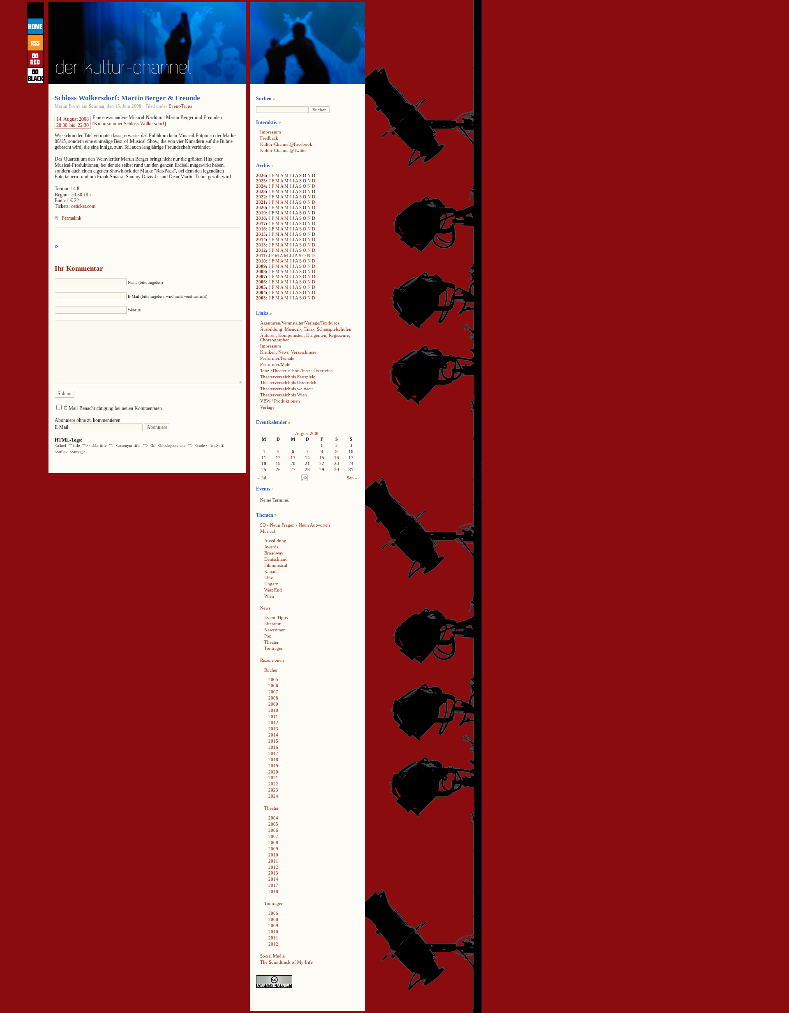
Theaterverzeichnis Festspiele (287, 376)
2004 (261, 292)
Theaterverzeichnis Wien (283, 394)
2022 (261, 196)
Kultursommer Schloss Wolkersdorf (129, 124)
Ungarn (271, 583)
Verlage (267, 407)
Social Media (272, 955)
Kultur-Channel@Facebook (286, 144)
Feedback (269, 138)
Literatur (272, 623)
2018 (261, 218)
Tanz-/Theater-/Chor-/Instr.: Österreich (296, 370)
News (265, 607)
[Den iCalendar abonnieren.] (304, 479)
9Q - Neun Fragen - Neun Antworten (295, 525)
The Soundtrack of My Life (286, 962)
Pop (268, 635)
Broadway (274, 552)
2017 (261, 223)
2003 (261, 297)
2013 (261, 244)
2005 (261, 287)
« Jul (261, 477)
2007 (261, 276)
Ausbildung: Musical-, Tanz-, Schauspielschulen (305, 329)
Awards (271, 546)
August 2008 (307, 433)
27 (293, 469)
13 (293, 457)
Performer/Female (277, 358)
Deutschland (276, 559)
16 (336, 457)
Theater (271, 642)
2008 (261, 271)
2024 (261, 186)
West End (273, 589)
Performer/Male (275, 364)
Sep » (352, 477)
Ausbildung (275, 540)
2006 (261, 281)
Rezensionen (272, 660)
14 (307, 457)
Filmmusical (275, 565)
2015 (261, 234)
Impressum (270, 131)
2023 (261, 191)
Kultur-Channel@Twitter (283, 150)
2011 (260, 255)
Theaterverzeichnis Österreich (288, 382)
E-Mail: (63, 427)
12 (278, 457)
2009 (261, 266)
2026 (261, 175)
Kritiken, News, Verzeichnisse (288, 352)
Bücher (271, 670)
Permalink (71, 218)
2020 (261, 207)
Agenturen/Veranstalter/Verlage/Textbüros (299, 322)
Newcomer (274, 629)
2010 (261, 260)
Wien (269, 596)
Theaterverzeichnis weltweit (286, 388)
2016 (261, 228)
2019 (261, 212)
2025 (261, 180)
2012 (261, 250)
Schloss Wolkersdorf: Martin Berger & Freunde (127, 98)
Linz (268, 577)
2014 (261, 239)
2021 (261, 202)
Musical (267, 531)
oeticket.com (83, 206)
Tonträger (273, 648)
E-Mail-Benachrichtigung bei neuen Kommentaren (113, 408)
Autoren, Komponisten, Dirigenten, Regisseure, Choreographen (305, 337)
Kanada (271, 571)
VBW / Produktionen (280, 400)
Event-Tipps (180, 106)
